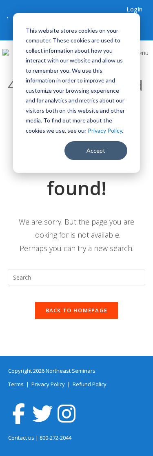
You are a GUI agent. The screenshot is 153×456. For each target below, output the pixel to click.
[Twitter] (42, 413)
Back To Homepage (77, 310)
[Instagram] (66, 413)
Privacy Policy (105, 130)
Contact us (21, 437)
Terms (16, 384)
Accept (95, 150)
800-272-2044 (55, 437)
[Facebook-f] (18, 413)
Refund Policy (89, 384)
